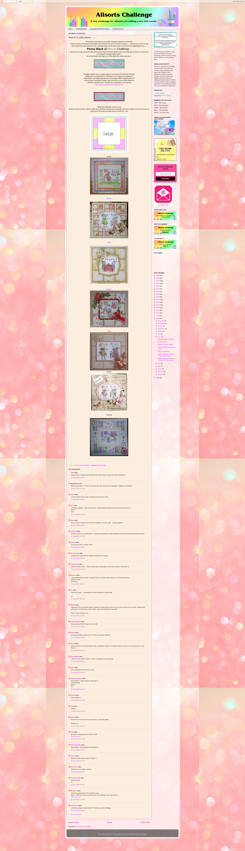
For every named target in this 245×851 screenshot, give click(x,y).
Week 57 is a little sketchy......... (167, 344)
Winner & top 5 (162, 342)
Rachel (72, 717)
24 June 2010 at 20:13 (78, 761)
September (161, 328)
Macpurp (73, 575)
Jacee (72, 494)
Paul (71, 505)
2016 (158, 302)
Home (70, 29)
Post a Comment (76, 814)
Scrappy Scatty (75, 778)
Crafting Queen (75, 621)
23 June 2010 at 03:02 (78, 672)
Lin (71, 590)
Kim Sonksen (74, 553)
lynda (72, 667)
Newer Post (73, 822)
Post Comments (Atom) (84, 826)
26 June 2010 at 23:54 (78, 810)
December (161, 320)
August (160, 331)
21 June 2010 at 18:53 (78, 547)
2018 (158, 297)
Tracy (72, 472)
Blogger (144, 834)
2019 (158, 294)
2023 (158, 283)
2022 (158, 286)
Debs (109, 331)
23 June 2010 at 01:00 (78, 661)
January (160, 374)
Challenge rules (81, 29)
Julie (72, 706)
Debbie (72, 632)
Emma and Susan (76, 678)
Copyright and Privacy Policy (99, 29)
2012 (158, 313)
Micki (72, 520)
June (159, 336)
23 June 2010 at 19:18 (78, 711)
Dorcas (72, 756)
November (161, 323)
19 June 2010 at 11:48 (78, 488)
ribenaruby (74, 767)
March (160, 369)
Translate (168, 95)
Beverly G (73, 790)
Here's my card (75, 736)
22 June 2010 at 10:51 (78, 599)
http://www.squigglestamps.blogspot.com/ (109, 85)
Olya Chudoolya (75, 745)
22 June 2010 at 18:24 (78, 650)
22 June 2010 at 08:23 (78, 584)
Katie (72, 732)
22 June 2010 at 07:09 (78, 569)
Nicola (72, 643)
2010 (158, 318)
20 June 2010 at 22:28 (78, 525)
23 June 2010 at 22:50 (78, 726)
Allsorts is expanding (164, 351)
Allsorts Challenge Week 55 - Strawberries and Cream (166, 359)
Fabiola (72, 542)
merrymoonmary (129, 834)
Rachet (72, 695)
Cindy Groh (74, 805)
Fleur (109, 242)
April (159, 366)
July (159, 334)
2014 (158, 307)
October (160, 326)
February (161, 371)
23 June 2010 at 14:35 (78, 689)
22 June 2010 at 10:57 (78, 615)
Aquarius (73, 531)
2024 (158, 281)
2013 (158, 310)
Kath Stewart (74, 564)
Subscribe (165, 179)
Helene (109, 198)
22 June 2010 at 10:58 (78, 626)
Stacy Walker (74, 656)
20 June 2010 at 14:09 (78, 514)
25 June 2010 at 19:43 (78, 799)
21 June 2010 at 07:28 (78, 536)
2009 (158, 377)
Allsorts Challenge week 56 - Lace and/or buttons (166, 355)
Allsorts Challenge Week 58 (166, 339)
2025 (158, 278)
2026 (158, 275)
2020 (158, 291)
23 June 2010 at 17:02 (78, 700)
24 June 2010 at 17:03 (78, 739)
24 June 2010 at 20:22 (78, 772)
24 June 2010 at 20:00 (78, 750)
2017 (158, 299)
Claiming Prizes (117, 29)
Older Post (145, 822)
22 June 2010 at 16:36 (78, 637)
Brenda (109, 289)
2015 (158, 305)
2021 (158, 289)
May (159, 363)
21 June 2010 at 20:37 (78, 558)
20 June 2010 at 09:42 (78, 499)
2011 (157, 315)
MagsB (72, 605)
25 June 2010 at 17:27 (78, 784)
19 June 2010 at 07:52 (78, 477)
